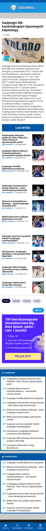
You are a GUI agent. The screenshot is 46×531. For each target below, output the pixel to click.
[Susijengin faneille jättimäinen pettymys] (38, 171)
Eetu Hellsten (7, 144)
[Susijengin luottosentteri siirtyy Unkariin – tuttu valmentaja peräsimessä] (38, 190)
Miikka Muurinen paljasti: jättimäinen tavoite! (15, 217)
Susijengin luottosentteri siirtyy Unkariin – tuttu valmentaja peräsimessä (14, 188)
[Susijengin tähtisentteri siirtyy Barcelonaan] (38, 287)
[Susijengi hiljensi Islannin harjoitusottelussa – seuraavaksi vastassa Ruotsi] (38, 155)
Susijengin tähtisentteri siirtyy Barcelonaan (14, 283)
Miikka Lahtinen (8, 171)
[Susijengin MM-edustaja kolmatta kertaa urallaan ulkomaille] (38, 272)
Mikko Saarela (7, 274)
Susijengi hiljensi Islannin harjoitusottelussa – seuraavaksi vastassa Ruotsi (16, 153)
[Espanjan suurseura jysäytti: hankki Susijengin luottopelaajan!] (38, 241)
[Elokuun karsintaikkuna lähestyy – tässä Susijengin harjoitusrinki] (38, 206)
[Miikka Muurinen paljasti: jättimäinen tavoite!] (38, 221)
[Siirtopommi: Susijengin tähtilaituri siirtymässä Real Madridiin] (38, 256)
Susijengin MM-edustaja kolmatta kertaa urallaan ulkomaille (15, 269)
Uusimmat (10, 372)
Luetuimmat (11, 456)
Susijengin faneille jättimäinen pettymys (13, 167)
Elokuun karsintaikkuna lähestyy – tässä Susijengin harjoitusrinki (15, 203)
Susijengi (16, 301)
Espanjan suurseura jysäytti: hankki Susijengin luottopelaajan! (16, 238)
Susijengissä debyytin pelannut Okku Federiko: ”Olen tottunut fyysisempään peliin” (15, 139)
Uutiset (37, 301)
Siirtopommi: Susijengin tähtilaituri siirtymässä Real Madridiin (16, 253)
